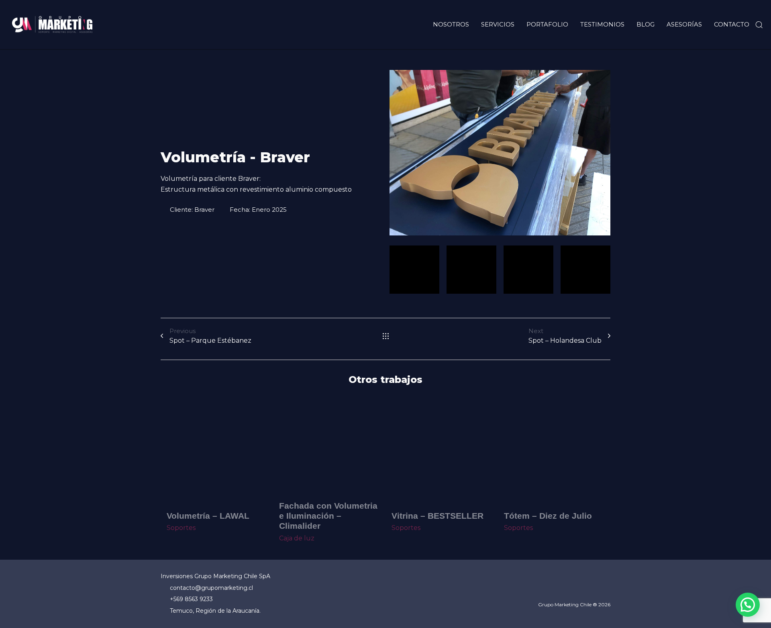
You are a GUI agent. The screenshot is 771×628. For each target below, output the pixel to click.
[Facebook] (565, 588)
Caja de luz (296, 538)
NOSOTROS (451, 24)
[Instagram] (585, 588)
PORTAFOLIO (547, 24)
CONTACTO (731, 24)
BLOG (645, 24)
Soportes (181, 528)
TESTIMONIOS (602, 24)
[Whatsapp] (606, 588)
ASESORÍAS (684, 24)
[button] (759, 24)
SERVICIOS (497, 24)
